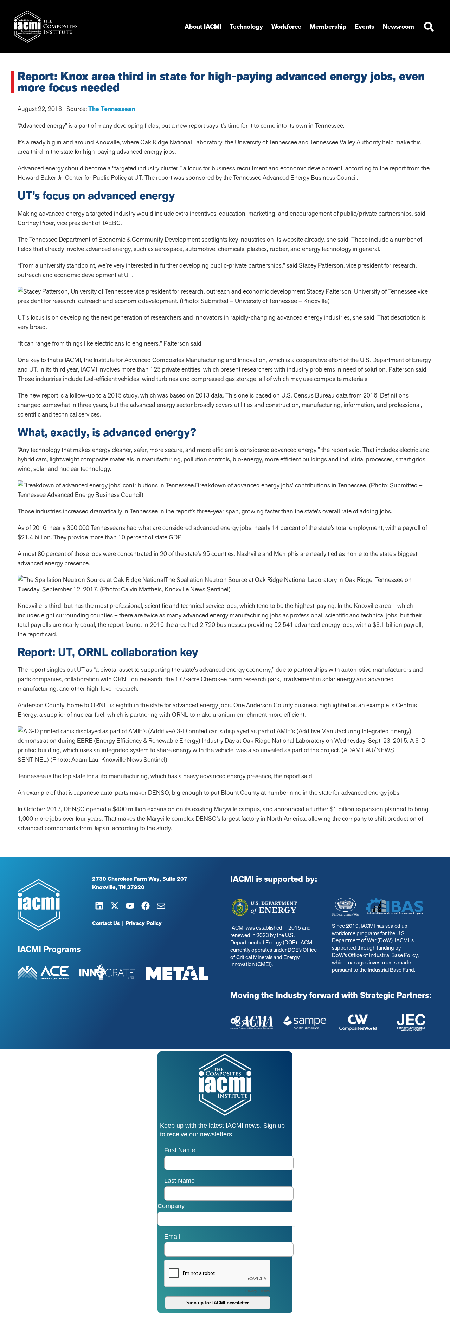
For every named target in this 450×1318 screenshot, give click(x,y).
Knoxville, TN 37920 (118, 887)
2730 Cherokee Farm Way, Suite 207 (139, 879)
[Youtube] (130, 906)
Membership (328, 26)
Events (364, 26)
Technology (246, 26)
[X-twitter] (115, 906)
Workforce (286, 26)
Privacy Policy (144, 923)
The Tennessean (111, 109)
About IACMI (203, 26)
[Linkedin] (99, 906)
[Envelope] (161, 906)
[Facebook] (146, 906)
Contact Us (106, 923)
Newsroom (398, 26)
